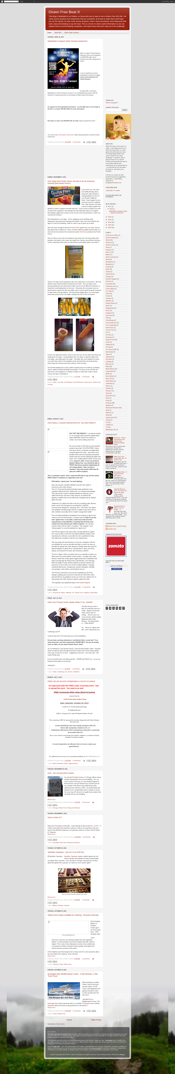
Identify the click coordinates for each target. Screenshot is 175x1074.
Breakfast (109, 264)
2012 (110, 222)
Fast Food (109, 315)
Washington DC (111, 429)
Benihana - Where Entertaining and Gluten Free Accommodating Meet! (120, 441)
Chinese (108, 281)
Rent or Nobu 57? (55, 817)
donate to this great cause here (64, 135)
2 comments (86, 376)
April (111, 209)
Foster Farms (75, 227)
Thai (107, 422)
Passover (109, 391)
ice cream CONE (111, 349)
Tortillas (108, 425)
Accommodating (111, 237)
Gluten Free (97, 382)
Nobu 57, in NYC (93, 826)
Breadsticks (109, 262)
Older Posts (96, 1020)
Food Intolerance (78, 382)
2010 (110, 227)
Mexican (108, 364)
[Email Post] (83, 142)
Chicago (55, 808)
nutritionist (76, 672)
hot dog (50, 384)
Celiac (55, 382)
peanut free (109, 395)
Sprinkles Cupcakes (70, 856)
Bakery (55, 905)
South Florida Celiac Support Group (75, 699)
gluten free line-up (81, 232)
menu (69, 792)
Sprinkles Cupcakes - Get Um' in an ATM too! (66, 852)
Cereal (108, 271)
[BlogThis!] (89, 142)
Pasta (107, 393)
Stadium (108, 412)
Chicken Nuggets (111, 279)
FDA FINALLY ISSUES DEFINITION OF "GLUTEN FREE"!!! (72, 423)
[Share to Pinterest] (95, 142)
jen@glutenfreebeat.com (114, 182)
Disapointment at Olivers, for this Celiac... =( (119, 507)
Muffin (108, 373)
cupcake (66, 905)
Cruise (55, 1013)
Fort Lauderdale (111, 325)
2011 (109, 225)
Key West (109, 359)
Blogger (122, 1054)
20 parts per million (59, 592)
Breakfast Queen (78, 777)
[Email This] (87, 142)
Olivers (108, 386)
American (109, 242)
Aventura (109, 250)
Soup (107, 410)
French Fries (110, 330)
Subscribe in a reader (113, 190)
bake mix (109, 252)
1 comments (76, 669)
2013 (110, 219)
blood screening (58, 763)
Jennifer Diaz (112, 529)
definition (68, 592)
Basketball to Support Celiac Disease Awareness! (68, 41)
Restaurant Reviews (73, 808)
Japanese (109, 356)
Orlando (108, 388)
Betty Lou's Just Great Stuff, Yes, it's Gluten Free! (120, 458)
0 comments (77, 142)
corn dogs (91, 227)
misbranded (93, 592)
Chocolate (56, 842)
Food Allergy (68, 382)
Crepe (61, 964)
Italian (108, 354)
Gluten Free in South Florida (117, 526)
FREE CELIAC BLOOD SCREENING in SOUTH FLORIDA (71, 681)
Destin (108, 305)
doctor (70, 672)
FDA (107, 318)
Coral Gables (110, 288)
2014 (110, 217)
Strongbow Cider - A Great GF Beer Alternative (120, 473)
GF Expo (108, 335)
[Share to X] (91, 142)
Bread (108, 259)
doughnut (109, 313)
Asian (107, 247)
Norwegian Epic (53, 1003)
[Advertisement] (74, 161)
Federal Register (84, 582)
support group (72, 763)
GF (73, 592)
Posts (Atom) (60, 1024)
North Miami (110, 381)
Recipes (108, 405)
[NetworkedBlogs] (117, 566)
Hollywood (109, 344)
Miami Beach (110, 369)
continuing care (62, 672)
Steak (107, 415)
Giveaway (109, 337)
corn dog (60, 382)
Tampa (108, 420)
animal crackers (111, 245)
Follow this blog (116, 568)
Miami (108, 366)
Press (107, 400)
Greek (108, 342)
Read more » (52, 799)
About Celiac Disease (72, 32)
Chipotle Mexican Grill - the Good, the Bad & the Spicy (120, 490)
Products (108, 403)
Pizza (107, 398)
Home (49, 32)
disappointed (110, 308)
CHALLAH (109, 274)
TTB (107, 427)
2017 (110, 206)
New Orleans (110, 376)
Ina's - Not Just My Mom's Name (61, 773)
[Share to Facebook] (93, 142)
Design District (110, 303)
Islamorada (109, 352)
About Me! (58, 32)
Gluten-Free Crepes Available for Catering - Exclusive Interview (73, 915)
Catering (55, 964)
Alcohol (108, 240)
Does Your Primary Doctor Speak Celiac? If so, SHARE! (70, 602)
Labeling (86, 592)
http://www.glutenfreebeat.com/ (71, 1046)
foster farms (88, 382)
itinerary (88, 1003)
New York (63, 842)
